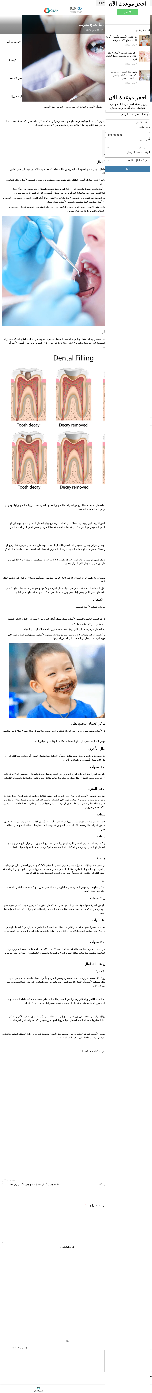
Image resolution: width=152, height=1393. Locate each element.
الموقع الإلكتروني (141, 1260)
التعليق (146, 1212)
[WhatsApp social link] (99, 1308)
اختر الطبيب (144, 139)
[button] (12, 1347)
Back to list (76, 1182)
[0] (82, 30)
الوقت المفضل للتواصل (138, 152)
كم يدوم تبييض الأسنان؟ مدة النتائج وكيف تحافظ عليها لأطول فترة (121, 56)
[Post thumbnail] (144, 40)
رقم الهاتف (144, 127)
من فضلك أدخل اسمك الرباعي (135, 114)
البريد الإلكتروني (66, 1247)
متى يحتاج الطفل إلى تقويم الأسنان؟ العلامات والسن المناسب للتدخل (124, 75)
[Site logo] (76, 10)
